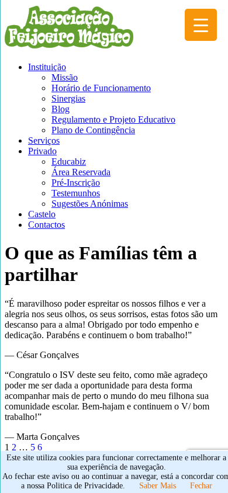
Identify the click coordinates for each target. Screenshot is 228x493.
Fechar (201, 485)
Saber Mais (157, 485)
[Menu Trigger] (201, 25)
